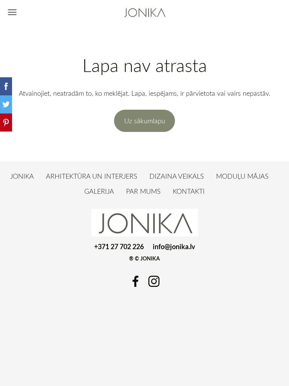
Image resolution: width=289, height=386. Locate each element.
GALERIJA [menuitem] (99, 191)
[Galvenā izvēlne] (12, 12)
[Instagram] (154, 281)
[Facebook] (135, 281)
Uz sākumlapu (144, 120)
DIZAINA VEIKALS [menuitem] (176, 176)
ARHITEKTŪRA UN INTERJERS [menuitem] (91, 176)
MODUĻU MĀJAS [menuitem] (242, 176)
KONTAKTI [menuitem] (189, 191)
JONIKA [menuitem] (22, 176)
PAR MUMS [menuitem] (143, 191)
